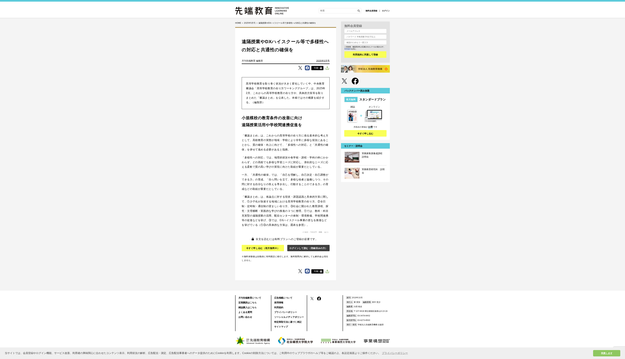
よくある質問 (245, 312)
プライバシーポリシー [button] (395, 353)
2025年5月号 (323, 60)
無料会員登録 (371, 11)
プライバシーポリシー (285, 312)
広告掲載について (283, 298)
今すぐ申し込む (365, 133)
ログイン (386, 11)
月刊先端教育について (249, 298)
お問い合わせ (245, 317)
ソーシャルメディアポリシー (289, 317)
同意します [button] (606, 353)
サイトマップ (281, 326)
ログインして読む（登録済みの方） (308, 248)
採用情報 (278, 302)
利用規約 (347, 49)
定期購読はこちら (247, 302)
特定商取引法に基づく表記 (288, 322)
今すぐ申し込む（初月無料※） (263, 248)
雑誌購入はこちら (247, 307)
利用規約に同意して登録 (365, 54)
